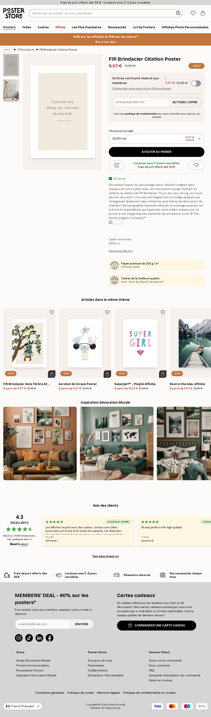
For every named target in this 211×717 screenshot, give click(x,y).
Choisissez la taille (121, 131)
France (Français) (22, 706)
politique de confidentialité (141, 113)
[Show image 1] (11, 65)
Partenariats (96, 665)
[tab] (193, 13)
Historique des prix (120, 251)
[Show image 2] (11, 90)
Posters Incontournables (32, 665)
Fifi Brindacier (26, 49)
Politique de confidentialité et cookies (149, 692)
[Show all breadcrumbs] (7, 49)
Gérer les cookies (160, 680)
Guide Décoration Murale (33, 660)
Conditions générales (49, 692)
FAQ (151, 670)
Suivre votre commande (165, 660)
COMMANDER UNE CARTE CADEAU (160, 625)
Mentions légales (108, 692)
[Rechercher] (178, 13)
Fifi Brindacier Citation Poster (58, 49)
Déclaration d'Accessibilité (105, 675)
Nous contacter (159, 665)
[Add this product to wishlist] (196, 165)
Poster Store (115, 704)
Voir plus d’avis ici (106, 556)
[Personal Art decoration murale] (40, 443)
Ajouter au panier (156, 152)
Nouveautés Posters (29, 670)
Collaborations (98, 670)
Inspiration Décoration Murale (36, 675)
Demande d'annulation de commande (174, 675)
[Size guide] (117, 165)
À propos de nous (100, 660)
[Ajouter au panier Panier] (51, 374)
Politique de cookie (81, 692)
